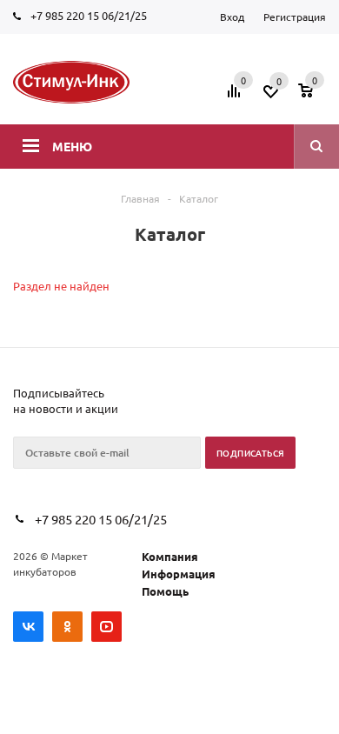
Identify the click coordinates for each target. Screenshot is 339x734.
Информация (179, 573)
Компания (170, 556)
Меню (72, 146)
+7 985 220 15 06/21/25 (88, 15)
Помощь (165, 591)
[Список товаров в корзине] (314, 96)
